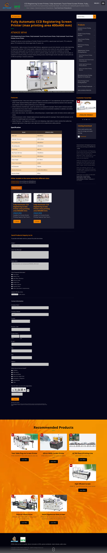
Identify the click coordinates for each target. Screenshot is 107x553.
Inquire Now (17, 16)
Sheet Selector (80, 177)
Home (27, 8)
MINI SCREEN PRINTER (84, 90)
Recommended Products (53, 427)
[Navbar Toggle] (103, 3)
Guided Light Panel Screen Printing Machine (85, 65)
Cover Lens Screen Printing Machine (85, 69)
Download (83, 136)
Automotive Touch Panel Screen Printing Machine (86, 60)
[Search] (94, 17)
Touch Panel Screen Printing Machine (63, 8)
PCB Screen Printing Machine (83, 45)
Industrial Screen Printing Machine (84, 29)
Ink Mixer (86, 179)
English (96, 3)
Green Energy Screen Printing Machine (83, 81)
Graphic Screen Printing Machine (84, 34)
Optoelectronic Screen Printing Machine (44, 8)
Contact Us (91, 179)
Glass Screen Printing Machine (83, 40)
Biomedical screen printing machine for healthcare (85, 76)
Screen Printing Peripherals (85, 86)
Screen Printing (86, 176)
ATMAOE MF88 (15, 182)
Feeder (84, 177)
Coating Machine (80, 179)
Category (32, 8)
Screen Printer (80, 176)
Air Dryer (89, 177)
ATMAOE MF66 (15, 181)
